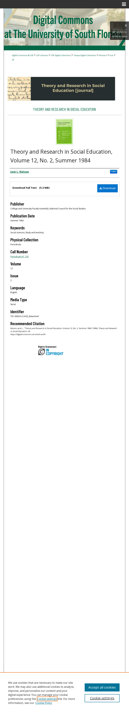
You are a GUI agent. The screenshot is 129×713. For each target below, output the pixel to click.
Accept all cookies (102, 687)
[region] (64, 692)
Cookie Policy (43, 703)
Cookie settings (47, 699)
